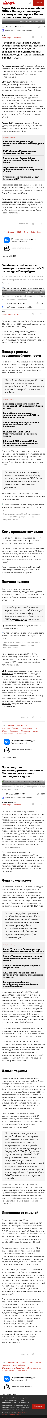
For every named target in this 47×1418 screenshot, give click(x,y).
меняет (40, 687)
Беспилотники (7, 734)
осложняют (7, 674)
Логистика (14, 731)
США (19, 232)
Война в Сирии (36, 232)
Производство (22, 1370)
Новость (11, 232)
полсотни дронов (10, 665)
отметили (34, 389)
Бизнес (23, 1362)
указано (14, 548)
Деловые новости (34, 1362)
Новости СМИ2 (9, 256)
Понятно (38, 1406)
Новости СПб (22, 725)
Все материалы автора (11, 38)
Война (26, 232)
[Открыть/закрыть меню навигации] (26, 3)
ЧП (36, 728)
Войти (39, 3)
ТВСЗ (4, 820)
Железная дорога (19, 1365)
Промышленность (34, 1368)
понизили (6, 704)
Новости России (8, 1370)
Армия (35, 731)
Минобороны (25, 731)
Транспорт (6, 1365)
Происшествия (26, 728)
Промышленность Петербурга (13, 1368)
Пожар (4, 731)
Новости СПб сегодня (10, 728)
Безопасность (21, 734)
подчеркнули (21, 619)
